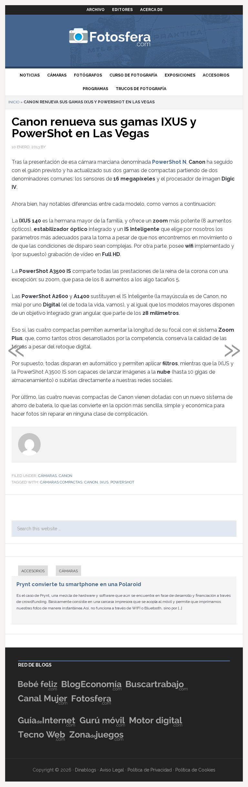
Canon (65, 475)
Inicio (13, 102)
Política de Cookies (195, 769)
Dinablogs (85, 769)
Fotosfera (124, 37)
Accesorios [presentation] (33, 571)
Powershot (122, 482)
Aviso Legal (112, 769)
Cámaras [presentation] (68, 571)
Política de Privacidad (150, 769)
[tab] (30, 571)
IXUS (104, 482)
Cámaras (47, 475)
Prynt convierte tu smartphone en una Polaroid (78, 584)
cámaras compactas (61, 482)
